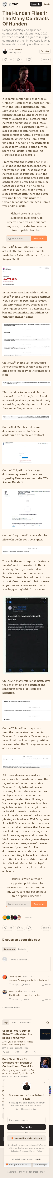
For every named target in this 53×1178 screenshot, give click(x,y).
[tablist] (15, 949)
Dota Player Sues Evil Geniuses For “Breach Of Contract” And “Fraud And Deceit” (18, 1063)
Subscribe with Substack (28, 1138)
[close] (44, 1082)
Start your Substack (19, 1164)
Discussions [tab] (24, 1022)
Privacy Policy (36, 1151)
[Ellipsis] (49, 976)
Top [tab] (6, 1022)
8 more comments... (11, 1007)
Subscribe (36, 4)
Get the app (41, 1164)
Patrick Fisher (16, 991)
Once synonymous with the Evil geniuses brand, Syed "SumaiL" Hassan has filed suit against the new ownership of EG (18, 1071)
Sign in (47, 4)
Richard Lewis (16, 50)
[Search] (48, 1022)
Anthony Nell (15, 976)
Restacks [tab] (22, 949)
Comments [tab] (9, 949)
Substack (12, 1171)
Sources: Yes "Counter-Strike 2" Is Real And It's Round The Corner (17, 1034)
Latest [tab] (13, 1022)
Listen (46, 51)
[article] (26, 1041)
